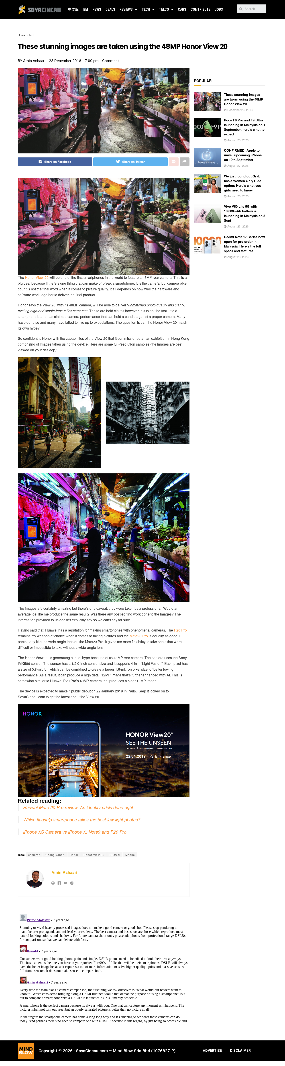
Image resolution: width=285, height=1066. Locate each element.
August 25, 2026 (237, 140)
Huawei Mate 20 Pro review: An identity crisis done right (78, 807)
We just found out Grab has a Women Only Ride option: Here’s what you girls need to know (242, 183)
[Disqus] (103, 968)
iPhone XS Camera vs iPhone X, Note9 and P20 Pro (74, 832)
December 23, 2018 (239, 110)
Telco (164, 9)
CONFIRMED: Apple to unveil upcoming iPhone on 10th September (243, 155)
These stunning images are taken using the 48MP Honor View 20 (243, 99)
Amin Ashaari (64, 872)
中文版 (73, 9)
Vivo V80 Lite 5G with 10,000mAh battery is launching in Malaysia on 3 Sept (244, 213)
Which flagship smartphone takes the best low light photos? (81, 819)
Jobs (219, 9)
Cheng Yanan (55, 855)
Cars (182, 9)
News (96, 9)
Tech (146, 9)
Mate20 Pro (139, 635)
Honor (74, 855)
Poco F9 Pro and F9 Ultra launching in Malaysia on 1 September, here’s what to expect (244, 127)
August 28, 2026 (237, 257)
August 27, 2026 (237, 165)
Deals (110, 9)
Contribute (200, 9)
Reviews (126, 9)
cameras (34, 855)
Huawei (115, 855)
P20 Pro (180, 630)
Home (21, 35)
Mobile (130, 855)
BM (85, 9)
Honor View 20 (37, 277)
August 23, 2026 (237, 226)
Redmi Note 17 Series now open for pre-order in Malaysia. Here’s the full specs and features (244, 243)
